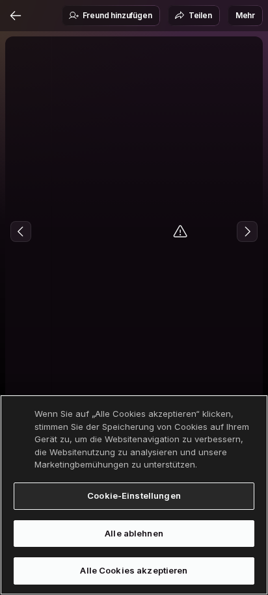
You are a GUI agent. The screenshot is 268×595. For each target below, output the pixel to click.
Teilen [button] (200, 15)
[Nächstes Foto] (247, 231)
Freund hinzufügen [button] (117, 15)
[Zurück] (15, 15)
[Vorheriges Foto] (20, 231)
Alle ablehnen (134, 533)
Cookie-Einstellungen (134, 495)
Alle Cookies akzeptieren (133, 570)
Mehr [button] (245, 15)
